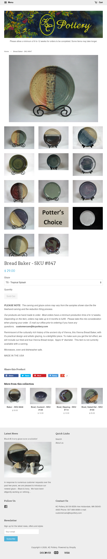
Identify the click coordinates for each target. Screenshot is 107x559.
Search (59, 439)
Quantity (8, 289)
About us (59, 442)
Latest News (11, 433)
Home (6, 51)
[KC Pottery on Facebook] (5, 507)
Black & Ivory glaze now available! (20, 439)
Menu (10, 2)
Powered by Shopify (67, 547)
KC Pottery (52, 547)
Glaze (7, 277)
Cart (100, 2)
